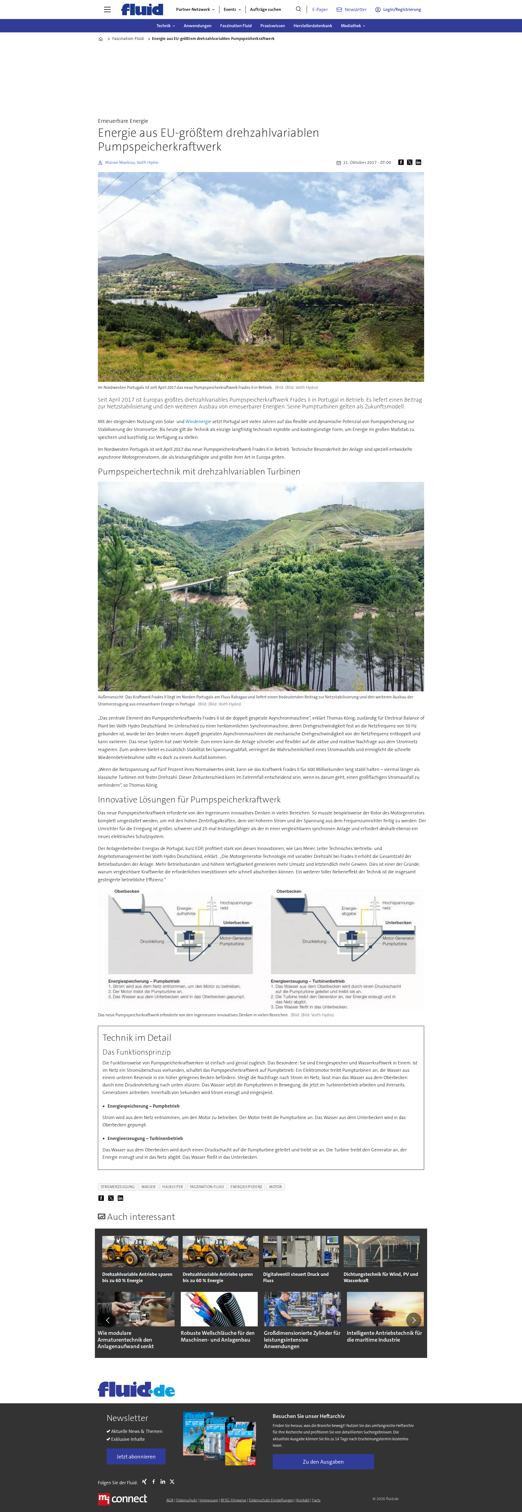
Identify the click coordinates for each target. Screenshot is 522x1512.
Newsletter (356, 10)
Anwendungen (198, 26)
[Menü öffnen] (107, 10)
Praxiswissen (272, 26)
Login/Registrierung (402, 9)
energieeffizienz (246, 1187)
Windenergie (198, 421)
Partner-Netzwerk (193, 9)
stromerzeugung (118, 1187)
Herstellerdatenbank (313, 26)
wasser (148, 1187)
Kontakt (302, 1500)
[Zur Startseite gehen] (142, 9)
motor (275, 1187)
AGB (169, 1500)
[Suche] (298, 9)
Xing (146, 1481)
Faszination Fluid (236, 26)
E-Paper (320, 10)
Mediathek (351, 26)
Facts (316, 1500)
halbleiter (172, 1187)
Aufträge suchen (265, 9)
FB (155, 1481)
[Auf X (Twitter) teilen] (411, 163)
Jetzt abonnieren (136, 1456)
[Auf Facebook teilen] (402, 163)
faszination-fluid (207, 1187)
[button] (108, 1320)
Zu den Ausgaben (323, 1461)
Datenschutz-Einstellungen (271, 1500)
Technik (164, 26)
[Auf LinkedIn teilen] (419, 163)
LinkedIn (164, 1481)
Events (230, 9)
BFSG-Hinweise (233, 1500)
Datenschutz (186, 1500)
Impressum (209, 1500)
